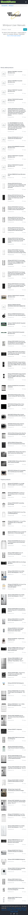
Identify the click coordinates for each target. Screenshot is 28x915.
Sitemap (17, 908)
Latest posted (14, 911)
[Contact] (17, 914)
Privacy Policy (10, 908)
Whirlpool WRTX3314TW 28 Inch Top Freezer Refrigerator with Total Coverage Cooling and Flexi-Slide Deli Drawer (16, 229)
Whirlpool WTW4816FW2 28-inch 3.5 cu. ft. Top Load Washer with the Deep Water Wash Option (16, 542)
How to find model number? (14, 35)
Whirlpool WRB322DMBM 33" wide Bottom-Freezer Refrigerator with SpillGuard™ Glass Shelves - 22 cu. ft (15, 659)
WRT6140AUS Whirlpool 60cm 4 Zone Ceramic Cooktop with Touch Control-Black (16, 405)
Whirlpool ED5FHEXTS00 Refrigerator (16, 683)
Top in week (22, 910)
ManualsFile (4, 5)
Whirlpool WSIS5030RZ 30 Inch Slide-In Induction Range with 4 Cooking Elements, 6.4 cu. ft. (17, 610)
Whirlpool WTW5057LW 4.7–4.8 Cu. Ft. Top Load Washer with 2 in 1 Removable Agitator (16, 494)
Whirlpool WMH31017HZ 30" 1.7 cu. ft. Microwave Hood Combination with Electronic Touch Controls (16, 841)
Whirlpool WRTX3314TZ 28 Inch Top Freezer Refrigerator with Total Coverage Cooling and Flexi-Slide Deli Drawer (16, 218)
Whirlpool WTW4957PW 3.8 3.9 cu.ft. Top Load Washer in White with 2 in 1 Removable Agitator (17, 585)
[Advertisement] (14, 52)
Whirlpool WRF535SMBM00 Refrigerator (16, 859)
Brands (3, 910)
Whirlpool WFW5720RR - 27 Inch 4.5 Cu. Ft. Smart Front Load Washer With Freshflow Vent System (16, 674)
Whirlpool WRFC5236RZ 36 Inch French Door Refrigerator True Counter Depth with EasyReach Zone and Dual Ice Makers (17, 342)
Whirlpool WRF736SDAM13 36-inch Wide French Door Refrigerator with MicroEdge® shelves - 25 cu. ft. (17, 802)
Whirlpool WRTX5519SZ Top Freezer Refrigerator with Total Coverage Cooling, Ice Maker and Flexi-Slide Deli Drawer (16, 208)
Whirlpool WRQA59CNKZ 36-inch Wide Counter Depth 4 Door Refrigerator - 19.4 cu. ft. (16, 692)
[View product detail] (4, 74)
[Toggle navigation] (25, 2)
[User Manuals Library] (8, 2)
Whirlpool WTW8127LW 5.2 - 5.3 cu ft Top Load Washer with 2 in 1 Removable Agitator (17, 522)
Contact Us (15, 910)
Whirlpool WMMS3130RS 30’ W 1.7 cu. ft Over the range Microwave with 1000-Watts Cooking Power (16, 649)
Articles (9, 910)
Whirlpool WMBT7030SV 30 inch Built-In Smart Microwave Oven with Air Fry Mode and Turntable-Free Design (16, 353)
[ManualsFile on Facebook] (11, 914)
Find (25, 29)
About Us (23, 908)
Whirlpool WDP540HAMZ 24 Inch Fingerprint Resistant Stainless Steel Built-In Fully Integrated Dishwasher (17, 757)
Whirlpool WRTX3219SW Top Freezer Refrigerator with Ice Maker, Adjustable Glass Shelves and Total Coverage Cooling (17, 251)
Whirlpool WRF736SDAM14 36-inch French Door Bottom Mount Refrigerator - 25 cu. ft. (16, 717)
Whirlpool (11, 5)
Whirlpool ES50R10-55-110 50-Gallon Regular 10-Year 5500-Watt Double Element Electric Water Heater (16, 629)
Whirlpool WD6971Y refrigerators (15, 729)
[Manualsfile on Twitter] (14, 914)
